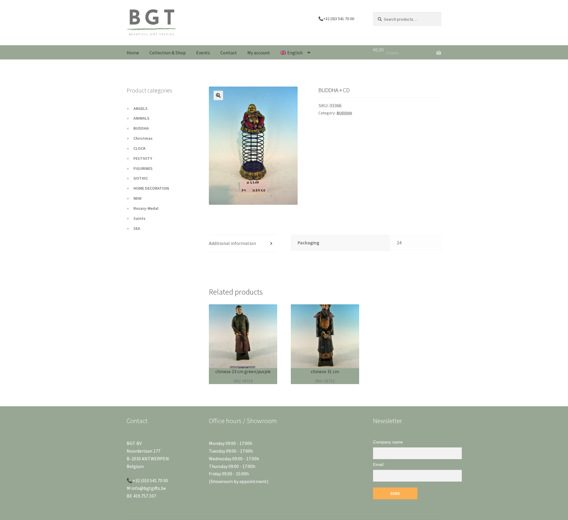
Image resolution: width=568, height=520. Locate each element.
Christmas (143, 138)
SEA (136, 228)
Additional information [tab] (232, 243)
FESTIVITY (142, 158)
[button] (218, 95)
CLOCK (139, 148)
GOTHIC (140, 178)
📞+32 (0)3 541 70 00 (336, 18)
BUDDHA (344, 113)
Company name (388, 442)
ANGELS (140, 108)
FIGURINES (143, 168)
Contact (228, 53)
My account (258, 53)
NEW (137, 198)
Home (133, 53)
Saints (139, 218)
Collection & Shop (167, 53)
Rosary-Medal (146, 208)
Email (378, 464)
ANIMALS (141, 118)
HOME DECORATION (151, 188)
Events (203, 53)
